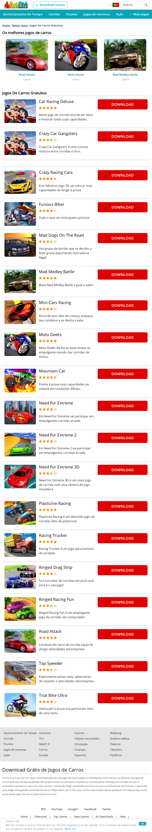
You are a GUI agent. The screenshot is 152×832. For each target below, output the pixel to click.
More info (70, 829)
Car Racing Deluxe (56, 101)
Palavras (115, 744)
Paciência (116, 755)
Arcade (43, 755)
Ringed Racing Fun (56, 599)
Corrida (54, 14)
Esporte (79, 733)
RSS (43, 809)
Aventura (45, 733)
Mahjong (115, 733)
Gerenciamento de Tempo (22, 14)
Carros (43, 749)
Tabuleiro (116, 749)
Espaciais (80, 755)
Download (122, 104)
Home (6, 25)
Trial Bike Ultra (53, 695)
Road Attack (50, 631)
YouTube (56, 809)
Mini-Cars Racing (55, 302)
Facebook (90, 809)
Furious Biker (51, 204)
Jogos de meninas (96, 14)
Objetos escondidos (87, 738)
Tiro (41, 738)
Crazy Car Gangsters (58, 133)
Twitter (106, 809)
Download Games (52, 5)
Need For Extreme (56, 403)
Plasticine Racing (55, 503)
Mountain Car (52, 371)
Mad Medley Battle (56, 271)
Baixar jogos (20, 25)
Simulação (81, 744)
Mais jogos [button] (141, 14)
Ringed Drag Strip (55, 567)
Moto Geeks (50, 334)
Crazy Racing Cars (56, 172)
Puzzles (71, 14)
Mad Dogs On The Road (61, 235)
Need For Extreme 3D (59, 467)
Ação (119, 14)
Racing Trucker (53, 535)
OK (142, 824)
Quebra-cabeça (119, 738)
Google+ (73, 809)
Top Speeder (50, 663)
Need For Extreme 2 (58, 435)
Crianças (80, 749)
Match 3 (44, 744)
